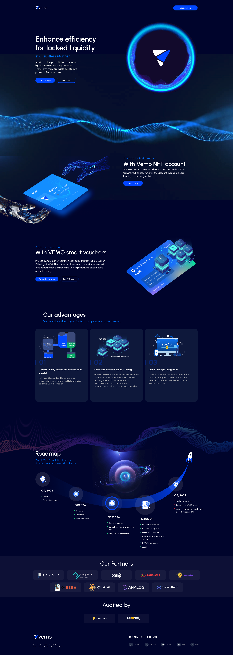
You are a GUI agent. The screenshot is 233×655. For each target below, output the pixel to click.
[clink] (99, 587)
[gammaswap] (167, 587)
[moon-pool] (133, 618)
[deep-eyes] (82, 575)
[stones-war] (150, 575)
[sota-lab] (99, 618)
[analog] (133, 587)
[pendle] (48, 575)
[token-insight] (184, 575)
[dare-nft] (116, 575)
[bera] (65, 587)
